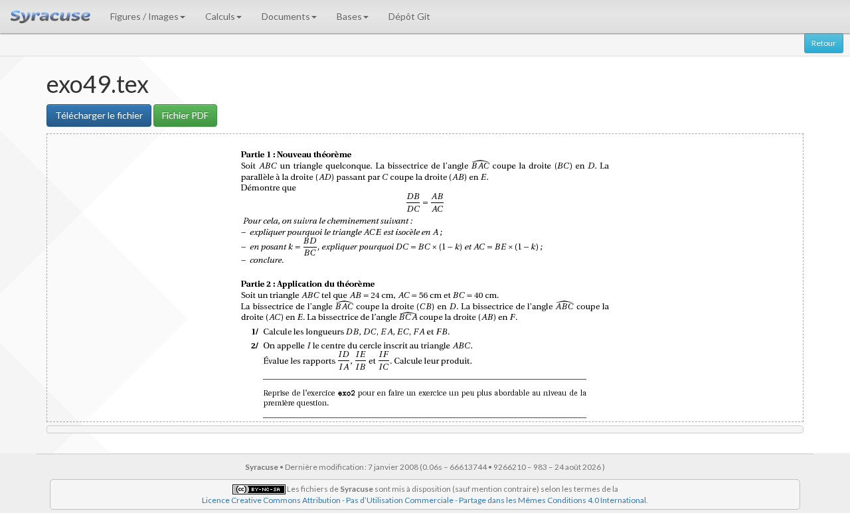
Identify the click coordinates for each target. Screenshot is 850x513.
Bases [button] (349, 16)
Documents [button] (286, 16)
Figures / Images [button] (144, 16)
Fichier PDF (185, 115)
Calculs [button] (220, 16)
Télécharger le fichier (99, 115)
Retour (823, 43)
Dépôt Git (409, 16)
